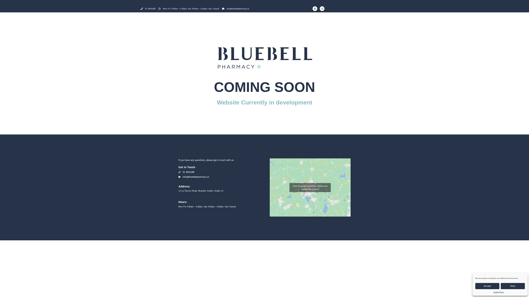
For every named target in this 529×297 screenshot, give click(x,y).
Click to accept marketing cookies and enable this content (310, 187)
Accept (487, 286)
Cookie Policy (498, 292)
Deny (512, 286)
